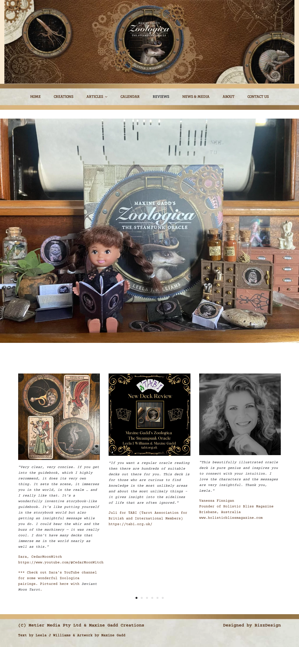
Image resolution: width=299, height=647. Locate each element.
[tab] (136, 598)
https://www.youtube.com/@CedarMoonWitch (61, 563)
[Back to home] (149, 42)
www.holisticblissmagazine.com (231, 518)
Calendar (130, 96)
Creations (63, 96)
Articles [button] (94, 96)
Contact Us (258, 96)
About (228, 96)
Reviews (161, 96)
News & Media (195, 96)
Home (35, 96)
